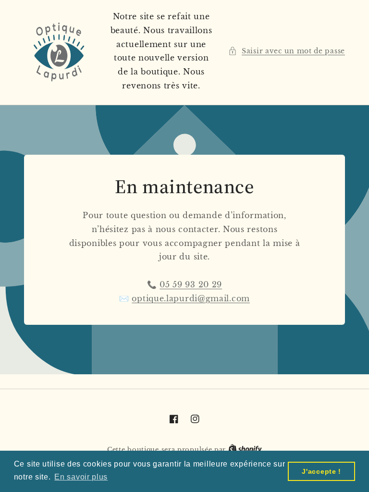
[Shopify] (245, 449)
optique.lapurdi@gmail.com (191, 298)
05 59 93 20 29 (191, 284)
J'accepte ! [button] (321, 471)
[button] (286, 51)
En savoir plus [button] (81, 477)
